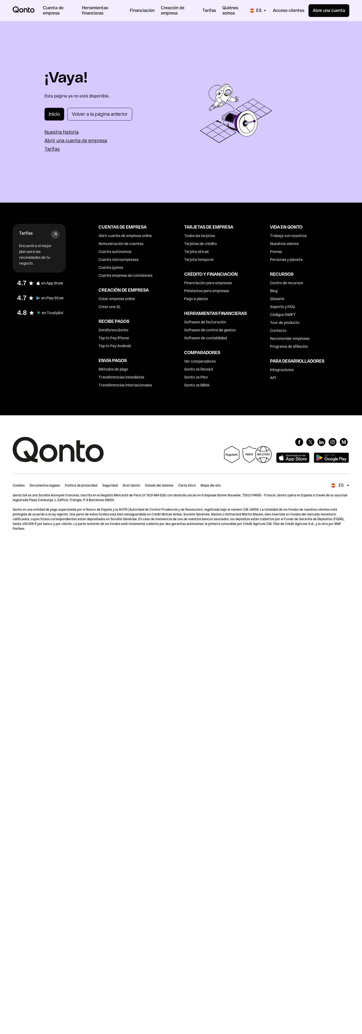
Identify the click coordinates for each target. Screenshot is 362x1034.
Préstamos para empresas (206, 291)
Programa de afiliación (289, 346)
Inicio (54, 114)
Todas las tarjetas (199, 236)
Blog (273, 291)
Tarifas (52, 149)
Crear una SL (110, 307)
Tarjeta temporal (198, 259)
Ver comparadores (200, 361)
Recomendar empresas (290, 338)
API (273, 378)
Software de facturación (205, 322)
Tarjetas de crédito (200, 244)
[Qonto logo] (23, 9)
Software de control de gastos (210, 330)
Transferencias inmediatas (121, 377)
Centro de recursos (286, 283)
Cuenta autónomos (115, 251)
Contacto (278, 330)
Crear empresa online (117, 299)
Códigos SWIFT (283, 315)
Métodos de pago (113, 369)
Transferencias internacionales (125, 385)
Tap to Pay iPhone (114, 338)
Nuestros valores (284, 244)
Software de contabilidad (205, 338)
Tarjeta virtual (196, 251)
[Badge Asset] (299, 442)
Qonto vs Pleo (196, 377)
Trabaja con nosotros (288, 236)
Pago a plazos (196, 299)
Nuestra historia (62, 132)
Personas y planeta (286, 259)
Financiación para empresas (208, 283)
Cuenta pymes (111, 267)
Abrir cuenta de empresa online (125, 236)
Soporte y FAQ (282, 307)
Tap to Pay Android (115, 346)
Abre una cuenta (329, 10)
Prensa (276, 251)
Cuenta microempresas (118, 259)
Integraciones (282, 370)
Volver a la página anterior (100, 114)
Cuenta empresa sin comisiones (125, 275)
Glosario (277, 299)
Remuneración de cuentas (121, 244)
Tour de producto (284, 322)
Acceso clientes (288, 10)
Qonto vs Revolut (198, 369)
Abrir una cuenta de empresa (76, 140)
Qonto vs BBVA (197, 385)
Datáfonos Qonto (113, 330)
